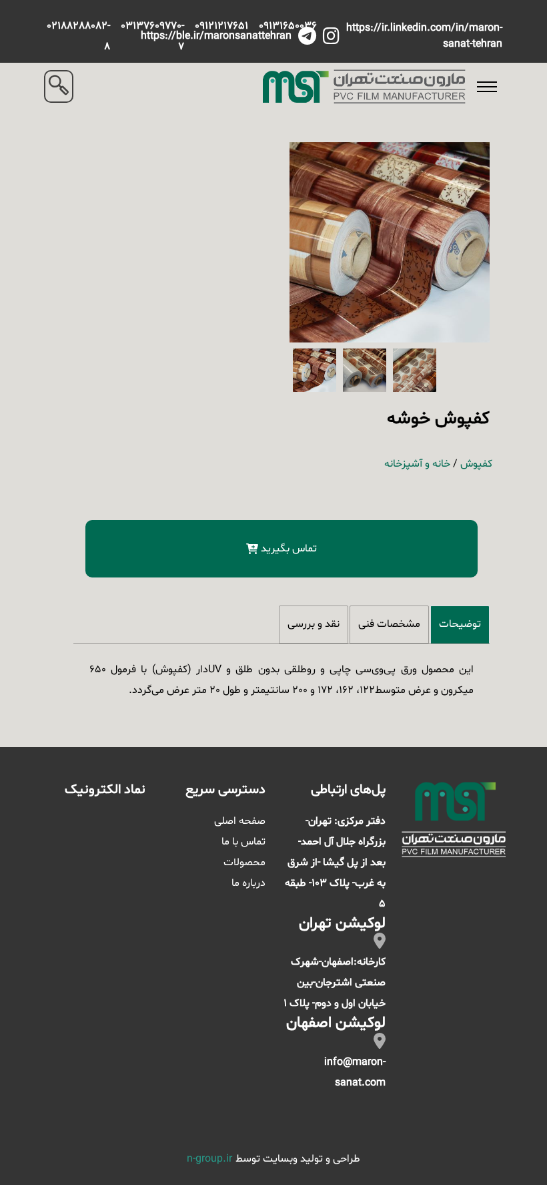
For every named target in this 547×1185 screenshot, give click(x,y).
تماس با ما (243, 842)
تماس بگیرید (289, 548)
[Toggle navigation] (487, 87)
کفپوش (476, 464)
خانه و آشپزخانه (417, 464)
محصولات (244, 862)
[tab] (460, 625)
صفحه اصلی (239, 821)
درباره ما (248, 883)
